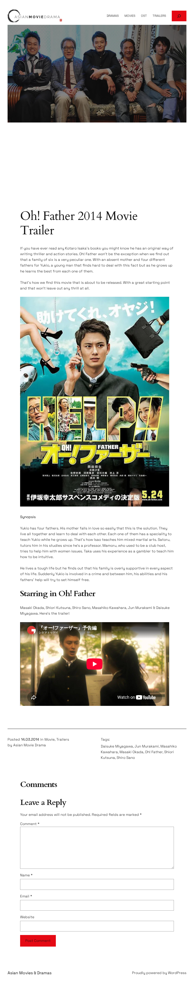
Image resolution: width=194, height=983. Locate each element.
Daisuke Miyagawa (117, 746)
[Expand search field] (179, 16)
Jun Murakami (147, 746)
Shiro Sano (126, 757)
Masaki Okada (131, 752)
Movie (49, 739)
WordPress (177, 972)
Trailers (62, 739)
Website (27, 917)
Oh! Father (154, 752)
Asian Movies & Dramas (30, 972)
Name (26, 875)
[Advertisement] (97, 171)
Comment (30, 823)
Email (26, 896)
